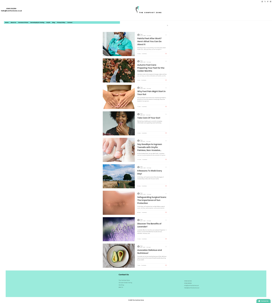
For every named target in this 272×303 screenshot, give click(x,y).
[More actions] (166, 35)
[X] (265, 1)
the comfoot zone (150, 12)
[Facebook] (268, 1)
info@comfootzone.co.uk (191, 285)
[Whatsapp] (262, 1)
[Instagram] (270, 1)
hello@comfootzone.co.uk (11, 11)
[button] (167, 25)
